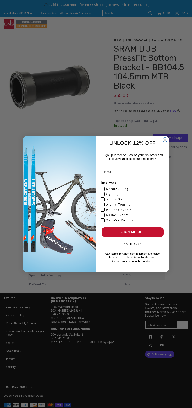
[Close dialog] (165, 140)
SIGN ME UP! (132, 232)
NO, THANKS (133, 244)
